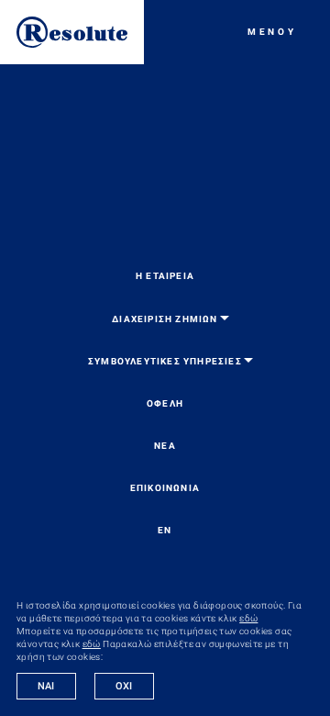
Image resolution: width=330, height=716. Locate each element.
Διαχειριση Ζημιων (164, 319)
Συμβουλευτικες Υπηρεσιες (165, 361)
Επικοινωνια (165, 488)
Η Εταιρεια (165, 276)
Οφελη (165, 403)
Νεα (165, 446)
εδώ (248, 618)
